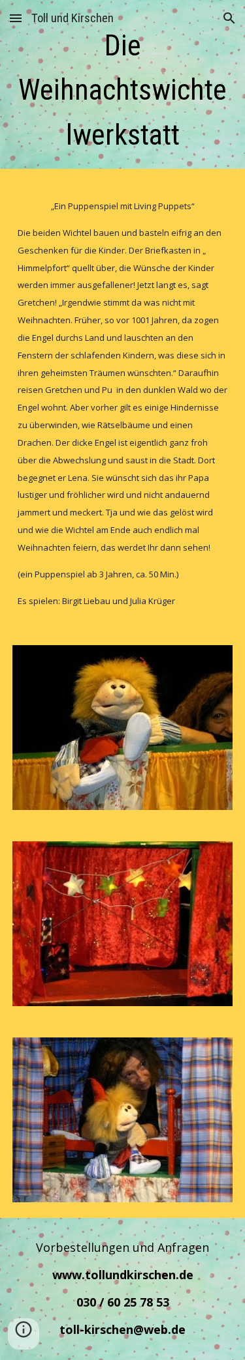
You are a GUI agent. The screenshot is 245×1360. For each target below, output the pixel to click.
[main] (122, 88)
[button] (15, 18)
